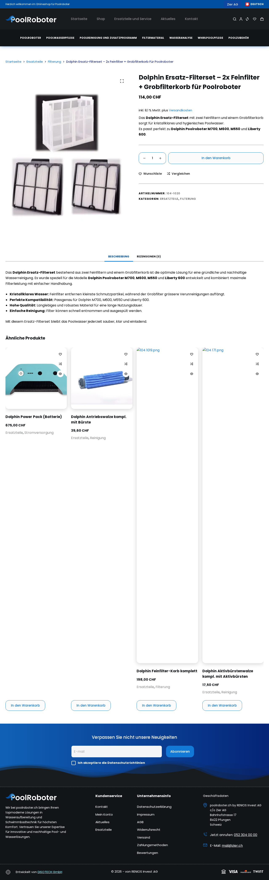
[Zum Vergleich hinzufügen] (60, 364)
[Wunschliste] (254, 19)
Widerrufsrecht (148, 829)
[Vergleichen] (247, 19)
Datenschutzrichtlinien (126, 763)
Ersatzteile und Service (132, 19)
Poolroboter (30, 38)
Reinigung (98, 437)
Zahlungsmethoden (152, 845)
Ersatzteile (169, 199)
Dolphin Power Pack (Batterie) (33, 416)
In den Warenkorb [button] (25, 705)
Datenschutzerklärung (154, 806)
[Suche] (234, 19)
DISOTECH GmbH (50, 872)
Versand (143, 837)
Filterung (188, 199)
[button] (254, 4)
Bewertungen (147, 853)
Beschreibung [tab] (118, 256)
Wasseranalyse (181, 38)
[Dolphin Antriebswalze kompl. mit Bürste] (101, 378)
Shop (101, 19)
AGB (140, 822)
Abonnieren (180, 751)
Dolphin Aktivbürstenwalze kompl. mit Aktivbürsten (227, 673)
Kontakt (191, 19)
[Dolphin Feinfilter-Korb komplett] (167, 505)
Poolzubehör (238, 38)
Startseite (79, 19)
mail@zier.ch (232, 845)
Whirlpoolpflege (210, 38)
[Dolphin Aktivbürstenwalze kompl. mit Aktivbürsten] (233, 505)
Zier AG (232, 4)
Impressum (145, 814)
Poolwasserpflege (60, 38)
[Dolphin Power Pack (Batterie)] (36, 378)
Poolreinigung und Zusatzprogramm (108, 38)
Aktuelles (168, 19)
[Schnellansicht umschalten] (60, 373)
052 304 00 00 (245, 834)
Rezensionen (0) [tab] (149, 256)
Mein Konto (104, 814)
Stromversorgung (39, 432)
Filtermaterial (153, 38)
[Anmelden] (241, 19)
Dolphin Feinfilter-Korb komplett (167, 671)
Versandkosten (180, 110)
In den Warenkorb (216, 158)
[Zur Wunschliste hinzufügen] (60, 354)
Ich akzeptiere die (111, 763)
